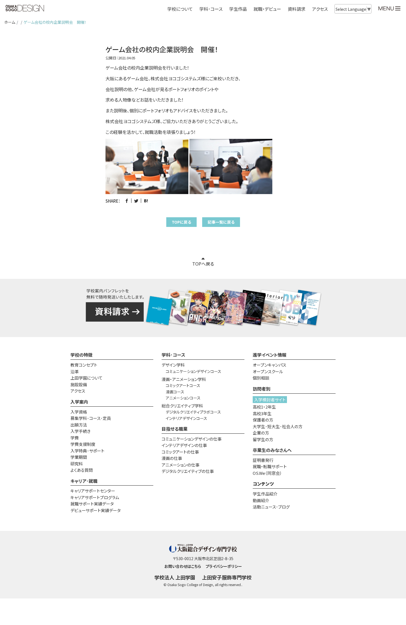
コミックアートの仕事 (180, 452)
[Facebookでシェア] (127, 201)
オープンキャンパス (269, 365)
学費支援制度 (82, 444)
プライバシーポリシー (223, 566)
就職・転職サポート (270, 466)
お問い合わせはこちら (182, 566)
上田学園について (86, 378)
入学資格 (78, 412)
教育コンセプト (83, 365)
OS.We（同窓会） (267, 473)
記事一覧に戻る (221, 222)
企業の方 (261, 433)
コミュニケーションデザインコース (193, 371)
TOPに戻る (181, 222)
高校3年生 (262, 413)
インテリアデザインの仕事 (184, 445)
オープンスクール (268, 371)
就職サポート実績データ (92, 504)
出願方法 (78, 425)
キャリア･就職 (83, 481)
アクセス (320, 9)
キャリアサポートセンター (92, 491)
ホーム (9, 22)
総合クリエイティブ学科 (182, 406)
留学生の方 (263, 439)
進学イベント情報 (269, 354)
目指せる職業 (175, 428)
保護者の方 (263, 420)
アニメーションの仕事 (180, 465)
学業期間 (78, 457)
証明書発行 (263, 460)
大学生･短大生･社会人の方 (277, 426)
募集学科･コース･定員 (90, 418)
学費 (74, 438)
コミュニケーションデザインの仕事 (192, 439)
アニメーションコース (183, 398)
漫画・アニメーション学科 (184, 379)
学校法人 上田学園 (174, 577)
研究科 (76, 464)
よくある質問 (81, 470)
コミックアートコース (183, 385)
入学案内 (79, 401)
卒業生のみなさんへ (272, 450)
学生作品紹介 (265, 494)
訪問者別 (261, 388)
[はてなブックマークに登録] (146, 201)
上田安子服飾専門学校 (227, 577)
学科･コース (173, 354)
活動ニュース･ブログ (271, 507)
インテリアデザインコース (186, 418)
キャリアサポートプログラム (94, 497)
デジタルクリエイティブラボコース (193, 412)
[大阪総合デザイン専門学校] (25, 8)
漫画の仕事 (172, 458)
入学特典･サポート (87, 451)
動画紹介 (261, 500)
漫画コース (175, 391)
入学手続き (80, 431)
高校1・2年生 (264, 407)
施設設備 (78, 384)
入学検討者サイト (270, 399)
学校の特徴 (81, 354)
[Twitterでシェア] (136, 201)
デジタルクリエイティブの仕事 (188, 471)
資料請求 (296, 9)
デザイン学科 (173, 365)
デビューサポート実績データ (95, 510)
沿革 (74, 371)
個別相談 (261, 378)
